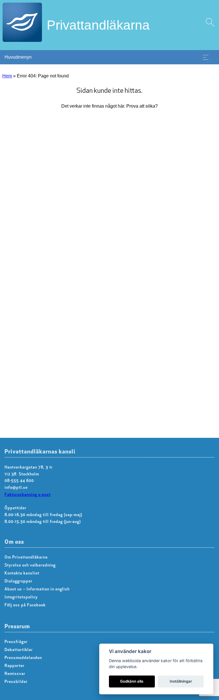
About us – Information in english (37, 589)
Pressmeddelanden (23, 658)
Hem (7, 75)
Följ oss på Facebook (25, 605)
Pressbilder (16, 682)
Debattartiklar (19, 650)
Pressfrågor (16, 642)
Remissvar (15, 674)
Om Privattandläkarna (26, 557)
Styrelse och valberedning (30, 565)
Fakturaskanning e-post (28, 495)
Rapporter (15, 666)
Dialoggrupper (19, 581)
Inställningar (181, 681)
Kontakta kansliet (22, 573)
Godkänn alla (131, 681)
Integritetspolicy (21, 597)
